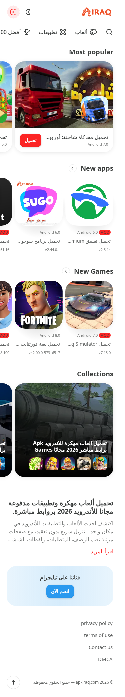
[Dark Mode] (28, 12)
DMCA (105, 659)
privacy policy (97, 623)
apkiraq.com (87, 682)
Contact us (101, 647)
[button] (13, 682)
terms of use (98, 635)
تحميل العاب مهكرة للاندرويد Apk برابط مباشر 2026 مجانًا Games (70, 446)
